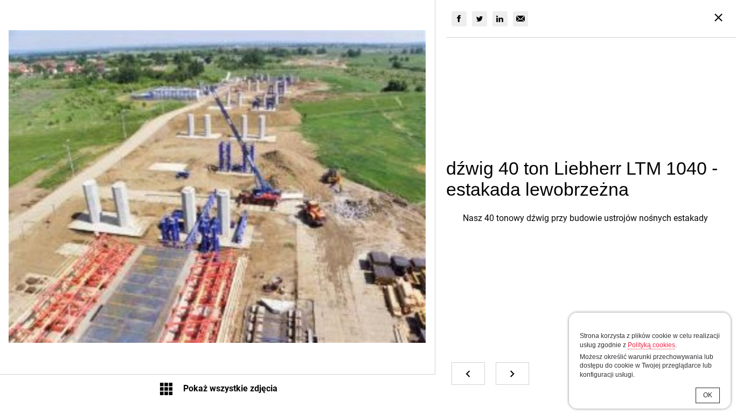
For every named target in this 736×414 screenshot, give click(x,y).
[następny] (512, 373)
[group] (459, 18)
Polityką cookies (651, 345)
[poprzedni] (468, 373)
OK (707, 395)
